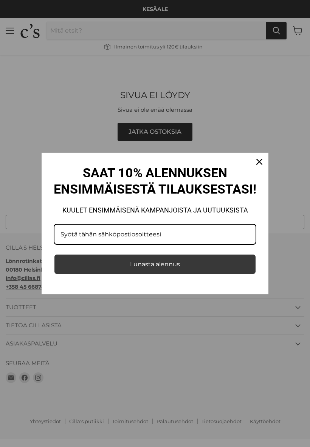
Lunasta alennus (155, 264)
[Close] (259, 162)
